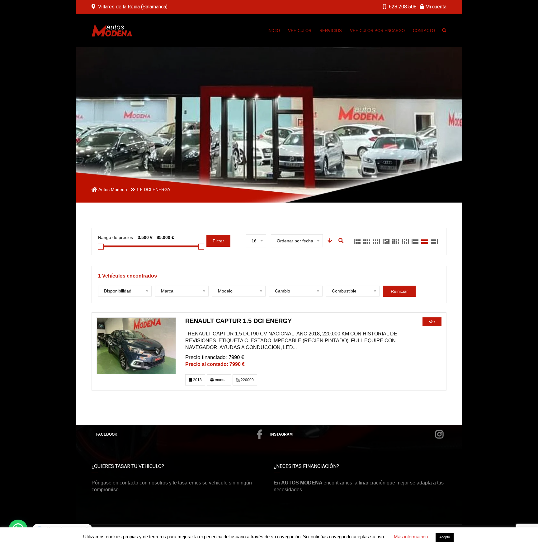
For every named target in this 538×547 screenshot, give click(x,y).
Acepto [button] (444, 537)
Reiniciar (399, 291)
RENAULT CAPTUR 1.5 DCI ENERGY (238, 320)
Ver (432, 321)
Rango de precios (115, 237)
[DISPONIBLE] (136, 345)
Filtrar (218, 240)
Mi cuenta (435, 7)
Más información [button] (411, 536)
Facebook (106, 434)
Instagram (281, 434)
